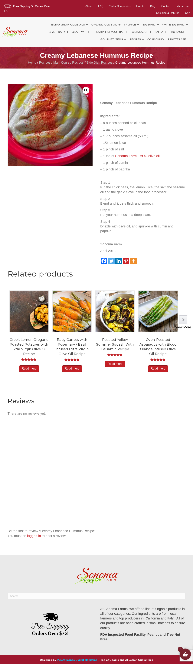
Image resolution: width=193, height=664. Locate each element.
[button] (87, 25)
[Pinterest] (126, 261)
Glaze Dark (57, 31)
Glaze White (81, 31)
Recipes (135, 39)
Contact (166, 6)
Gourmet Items (111, 39)
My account (183, 6)
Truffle (130, 24)
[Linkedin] (118, 261)
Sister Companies (119, 6)
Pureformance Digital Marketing (77, 659)
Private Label (177, 39)
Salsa (159, 31)
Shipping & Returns (167, 12)
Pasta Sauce (139, 31)
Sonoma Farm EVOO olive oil (137, 156)
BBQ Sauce (177, 31)
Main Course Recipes (68, 62)
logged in (34, 536)
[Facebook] (104, 261)
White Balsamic (173, 24)
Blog (152, 6)
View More (183, 327)
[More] (133, 261)
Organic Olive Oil (104, 24)
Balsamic (149, 24)
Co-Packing (155, 39)
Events (140, 6)
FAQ (100, 6)
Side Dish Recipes (100, 62)
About (88, 6)
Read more (29, 368)
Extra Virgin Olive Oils (68, 24)
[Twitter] (111, 261)
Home (32, 62)
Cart (187, 12)
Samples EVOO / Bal (110, 31)
